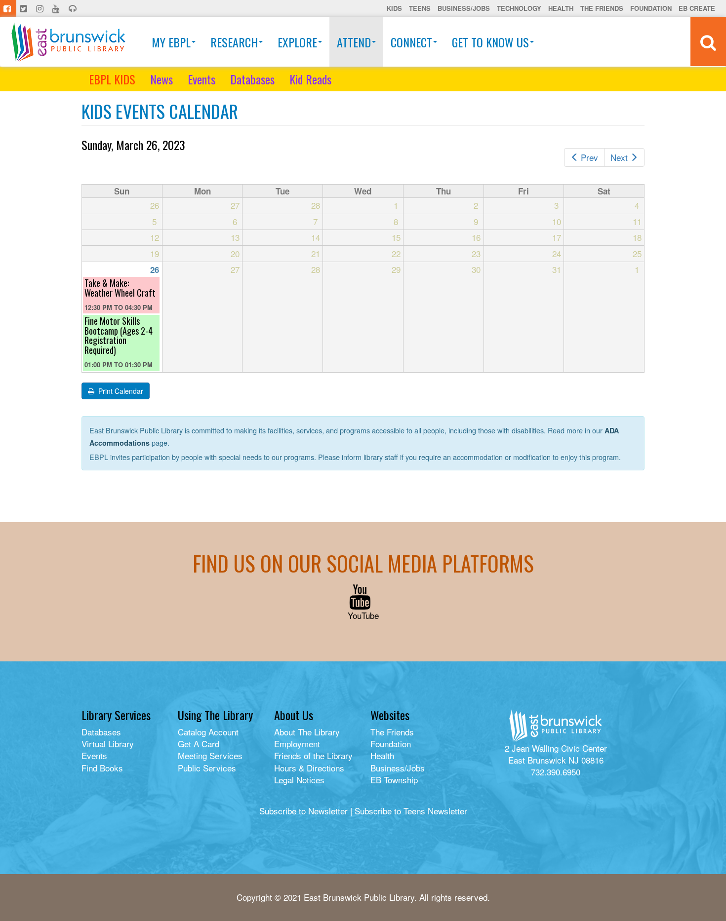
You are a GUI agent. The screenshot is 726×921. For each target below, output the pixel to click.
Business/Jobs (464, 8)
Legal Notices (299, 779)
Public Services (207, 768)
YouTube (363, 615)
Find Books (102, 768)
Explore (297, 42)
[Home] (68, 42)
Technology (519, 8)
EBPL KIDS (112, 79)
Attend (354, 42)
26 (154, 269)
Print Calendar (119, 391)
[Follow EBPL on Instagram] (41, 8)
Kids (394, 8)
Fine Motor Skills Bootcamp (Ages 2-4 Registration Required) (118, 335)
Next (619, 157)
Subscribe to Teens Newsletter (411, 811)
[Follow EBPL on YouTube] (57, 8)
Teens (420, 8)
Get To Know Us (490, 42)
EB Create (697, 8)
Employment (297, 743)
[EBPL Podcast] (73, 8)
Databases (252, 79)
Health (560, 8)
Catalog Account (208, 732)
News (161, 79)
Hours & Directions (309, 768)
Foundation (651, 8)
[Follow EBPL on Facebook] (8, 8)
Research (234, 42)
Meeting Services (210, 755)
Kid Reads (310, 79)
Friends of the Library (313, 755)
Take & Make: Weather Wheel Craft (120, 287)
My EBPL (171, 42)
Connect (411, 42)
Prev (589, 157)
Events (201, 79)
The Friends (601, 8)
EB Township (394, 779)
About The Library (307, 732)
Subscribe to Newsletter (303, 811)
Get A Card (198, 743)
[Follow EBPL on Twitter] (24, 8)
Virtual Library (107, 743)
